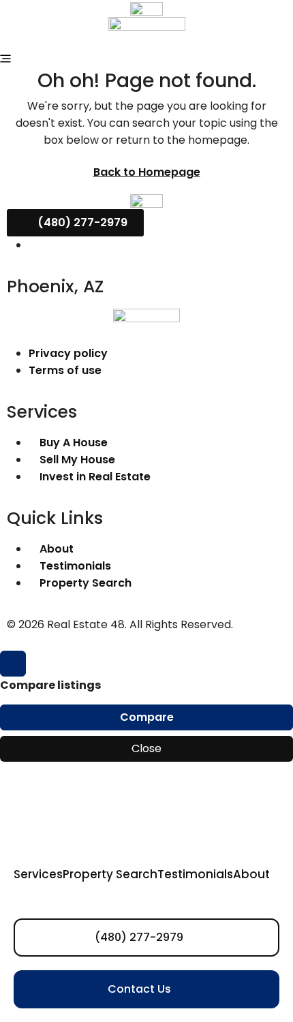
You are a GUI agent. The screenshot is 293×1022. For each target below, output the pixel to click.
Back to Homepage (146, 172)
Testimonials (195, 874)
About (251, 874)
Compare (147, 717)
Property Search (110, 874)
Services (38, 874)
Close (146, 748)
